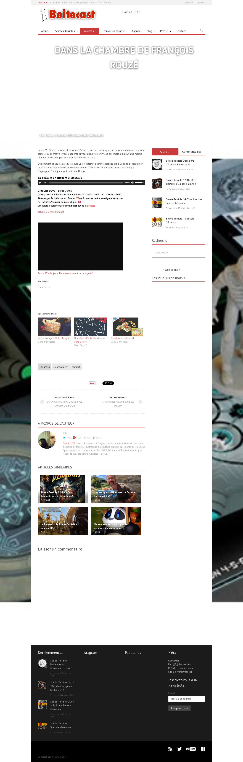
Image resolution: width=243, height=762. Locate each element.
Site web (99, 438)
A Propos (188, 2)
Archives (201, 2)
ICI (77, 198)
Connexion (173, 660)
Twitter (69, 438)
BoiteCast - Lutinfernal (122, 338)
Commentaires (191, 152)
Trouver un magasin (113, 31)
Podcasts (87, 31)
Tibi (65, 433)
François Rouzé (61, 366)
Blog (148, 31)
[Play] (40, 182)
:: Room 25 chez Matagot (51, 211)
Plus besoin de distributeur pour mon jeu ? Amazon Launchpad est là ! (84, 3)
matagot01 (87, 273)
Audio (84, 135)
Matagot (76, 366)
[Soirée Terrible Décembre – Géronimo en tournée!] (157, 164)
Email (89, 438)
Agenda (136, 31)
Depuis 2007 (69, 443)
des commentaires (180, 668)
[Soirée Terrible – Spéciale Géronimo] (157, 222)
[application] (91, 182)
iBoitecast (90, 205)
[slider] (140, 182)
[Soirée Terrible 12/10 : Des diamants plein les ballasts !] (157, 183)
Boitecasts (96, 135)
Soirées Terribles (64, 31)
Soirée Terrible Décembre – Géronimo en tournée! (62, 664)
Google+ (79, 438)
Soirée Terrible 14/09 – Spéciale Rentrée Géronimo (62, 705)
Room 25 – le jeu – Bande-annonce (57, 273)
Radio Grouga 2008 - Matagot (54, 338)
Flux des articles (179, 664)
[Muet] (132, 182)
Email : (172, 693)
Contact (181, 31)
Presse (162, 31)
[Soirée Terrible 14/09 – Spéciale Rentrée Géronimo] (157, 202)
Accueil (45, 31)
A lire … (165, 152)
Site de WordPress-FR (180, 671)
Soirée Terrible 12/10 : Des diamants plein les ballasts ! (62, 686)
